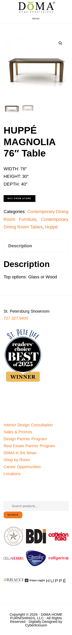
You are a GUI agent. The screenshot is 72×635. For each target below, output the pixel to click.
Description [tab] (20, 245)
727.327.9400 (16, 318)
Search (13, 515)
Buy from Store (19, 198)
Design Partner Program (25, 439)
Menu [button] (36, 19)
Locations (12, 474)
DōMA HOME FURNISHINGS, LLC (36, 616)
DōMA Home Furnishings (36, 7)
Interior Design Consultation (28, 425)
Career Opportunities (22, 467)
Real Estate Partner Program (29, 446)
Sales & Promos (18, 432)
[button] (60, 43)
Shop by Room (17, 460)
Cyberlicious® (36, 625)
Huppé (51, 226)
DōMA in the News (20, 453)
